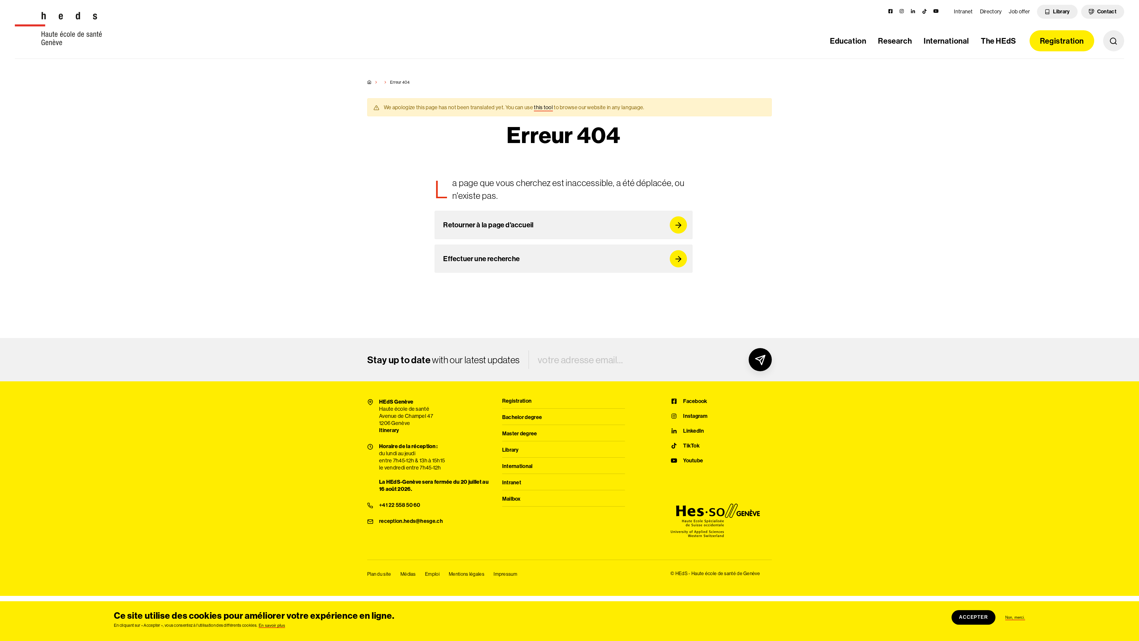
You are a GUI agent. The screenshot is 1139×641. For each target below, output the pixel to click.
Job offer (1019, 11)
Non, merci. (1015, 617)
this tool (543, 107)
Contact (1106, 11)
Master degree (519, 434)
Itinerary (389, 431)
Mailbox (511, 499)
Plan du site (379, 574)
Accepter (973, 617)
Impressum (505, 574)
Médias (408, 574)
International (946, 41)
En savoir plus (272, 625)
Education (848, 41)
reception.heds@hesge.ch (411, 521)
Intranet (963, 11)
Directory (991, 11)
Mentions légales (466, 574)
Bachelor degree (522, 418)
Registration (1062, 41)
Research (895, 41)
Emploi (432, 574)
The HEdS (998, 41)
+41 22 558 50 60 (399, 505)
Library (1061, 11)
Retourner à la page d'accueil (488, 224)
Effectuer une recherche (481, 258)
